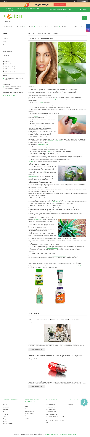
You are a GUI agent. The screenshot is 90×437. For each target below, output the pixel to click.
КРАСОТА (47, 26)
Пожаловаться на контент (51, 434)
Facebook (70, 404)
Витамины (6, 407)
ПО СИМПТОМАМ (7, 26)
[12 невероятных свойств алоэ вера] (57, 63)
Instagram (70, 407)
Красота (5, 414)
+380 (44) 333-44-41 (51, 409)
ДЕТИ (38, 26)
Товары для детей (8, 412)
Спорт (5, 416)
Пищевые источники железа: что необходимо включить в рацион (55, 356)
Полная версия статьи (36, 349)
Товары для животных (9, 426)
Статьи (33, 33)
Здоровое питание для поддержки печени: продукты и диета (53, 319)
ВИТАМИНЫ (20, 26)
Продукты (6, 419)
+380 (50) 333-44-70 (51, 407)
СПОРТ (56, 26)
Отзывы (5, 45)
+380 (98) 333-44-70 (51, 412)
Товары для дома (8, 423)
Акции (5, 404)
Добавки (5, 409)
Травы (5, 421)
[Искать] (84, 18)
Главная (5, 38)
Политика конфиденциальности (67, 434)
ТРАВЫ (75, 26)
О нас (4, 41)
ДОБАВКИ (30, 26)
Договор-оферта (7, 51)
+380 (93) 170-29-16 (51, 404)
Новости (27, 416)
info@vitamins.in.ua (10, 95)
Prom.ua (53, 433)
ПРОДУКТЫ (65, 26)
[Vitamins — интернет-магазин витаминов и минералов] (13, 18)
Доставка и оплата (8, 48)
